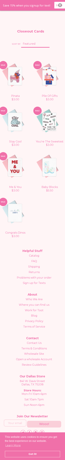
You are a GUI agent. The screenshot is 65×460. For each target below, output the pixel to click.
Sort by (16, 44)
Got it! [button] (32, 454)
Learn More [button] (13, 445)
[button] (60, 5)
